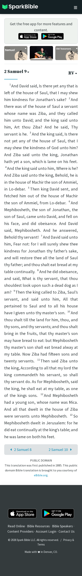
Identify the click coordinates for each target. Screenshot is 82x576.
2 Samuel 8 (22, 449)
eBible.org (41, 475)
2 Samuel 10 (58, 449)
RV (71, 73)
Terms (41, 544)
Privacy (67, 540)
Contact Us (67, 531)
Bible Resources (38, 526)
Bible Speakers (62, 526)
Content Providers (20, 531)
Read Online (16, 526)
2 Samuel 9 (15, 71)
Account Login (46, 531)
